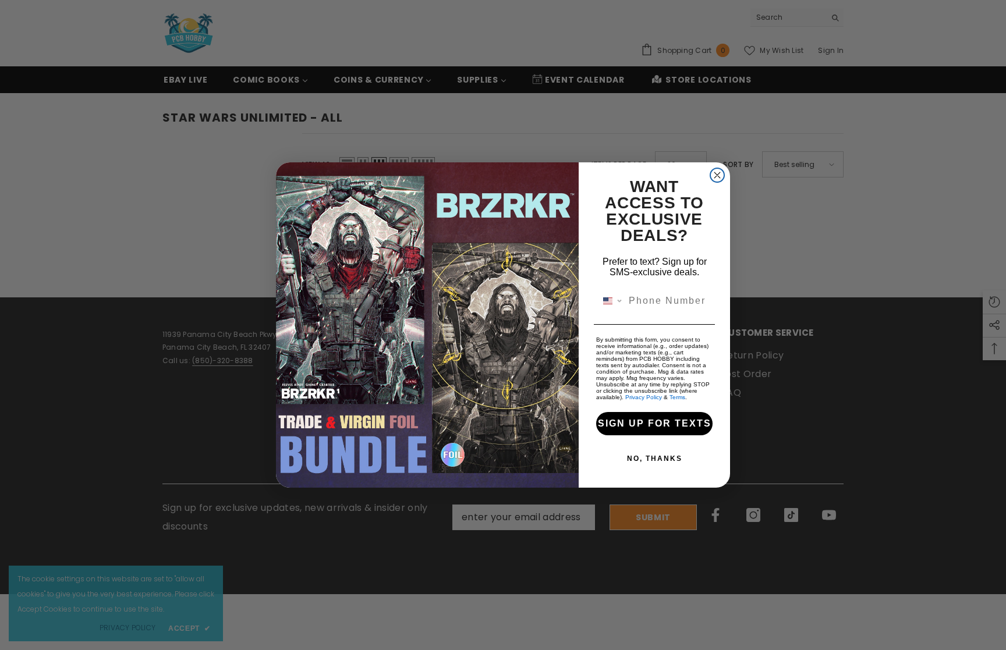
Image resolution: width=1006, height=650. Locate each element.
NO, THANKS (654, 458)
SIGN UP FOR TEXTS (654, 423)
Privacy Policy (643, 397)
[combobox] (610, 301)
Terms (677, 397)
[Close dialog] (717, 175)
